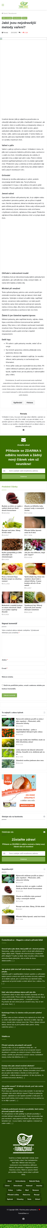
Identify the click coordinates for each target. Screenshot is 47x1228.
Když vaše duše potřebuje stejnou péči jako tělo (19, 992)
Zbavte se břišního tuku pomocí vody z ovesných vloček (34, 508)
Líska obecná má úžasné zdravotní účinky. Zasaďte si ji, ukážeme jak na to (30, 752)
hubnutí (29, 1185)
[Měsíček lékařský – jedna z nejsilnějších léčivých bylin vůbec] (8, 733)
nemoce (36, 1190)
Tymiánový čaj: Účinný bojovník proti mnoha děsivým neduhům (33, 607)
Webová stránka (7, 677)
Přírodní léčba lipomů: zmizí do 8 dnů (30, 916)
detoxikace (18, 1185)
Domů (5, 13)
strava (30, 403)
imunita (39, 1185)
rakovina (26, 1195)
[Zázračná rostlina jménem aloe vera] (8, 763)
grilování (18, 403)
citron (7, 1185)
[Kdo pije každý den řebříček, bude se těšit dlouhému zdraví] (8, 743)
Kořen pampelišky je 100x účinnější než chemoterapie (12, 555)
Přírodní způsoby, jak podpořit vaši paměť (17, 1045)
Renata (5, 32)
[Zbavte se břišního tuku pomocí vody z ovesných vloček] (34, 498)
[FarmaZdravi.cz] (23, 5)
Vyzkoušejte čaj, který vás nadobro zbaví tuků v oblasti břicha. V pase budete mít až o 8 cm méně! (34, 581)
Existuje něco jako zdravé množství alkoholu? (18, 1066)
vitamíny (20, 1199)
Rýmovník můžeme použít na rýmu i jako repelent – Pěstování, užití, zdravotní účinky (30, 721)
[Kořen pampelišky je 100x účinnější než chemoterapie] (12, 544)
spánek (10, 1199)
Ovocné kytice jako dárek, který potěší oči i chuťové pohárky (23, 949)
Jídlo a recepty (6, 18)
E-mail (4, 668)
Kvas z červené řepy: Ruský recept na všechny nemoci (12, 579)
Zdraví (25, 18)
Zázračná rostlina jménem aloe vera (30, 760)
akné (10, 1181)
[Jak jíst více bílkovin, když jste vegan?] (34, 544)
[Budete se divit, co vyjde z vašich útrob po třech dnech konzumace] (12, 498)
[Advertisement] (23, 93)
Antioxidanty (20, 1181)
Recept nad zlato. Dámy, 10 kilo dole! (30, 906)
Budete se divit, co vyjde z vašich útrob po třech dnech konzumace (12, 508)
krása (10, 1190)
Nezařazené (12, 13)
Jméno (5, 660)
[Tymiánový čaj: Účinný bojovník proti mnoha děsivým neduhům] (34, 597)
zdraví (37, 1199)
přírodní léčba (13, 1195)
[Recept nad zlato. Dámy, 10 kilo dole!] (12, 522)
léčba (19, 1190)
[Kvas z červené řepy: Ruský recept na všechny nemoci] (12, 569)
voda (29, 1199)
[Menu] (3, 5)
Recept (36, 1195)
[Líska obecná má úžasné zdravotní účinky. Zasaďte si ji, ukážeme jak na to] (8, 753)
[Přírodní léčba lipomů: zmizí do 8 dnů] (34, 522)
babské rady (34, 1181)
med (27, 1190)
